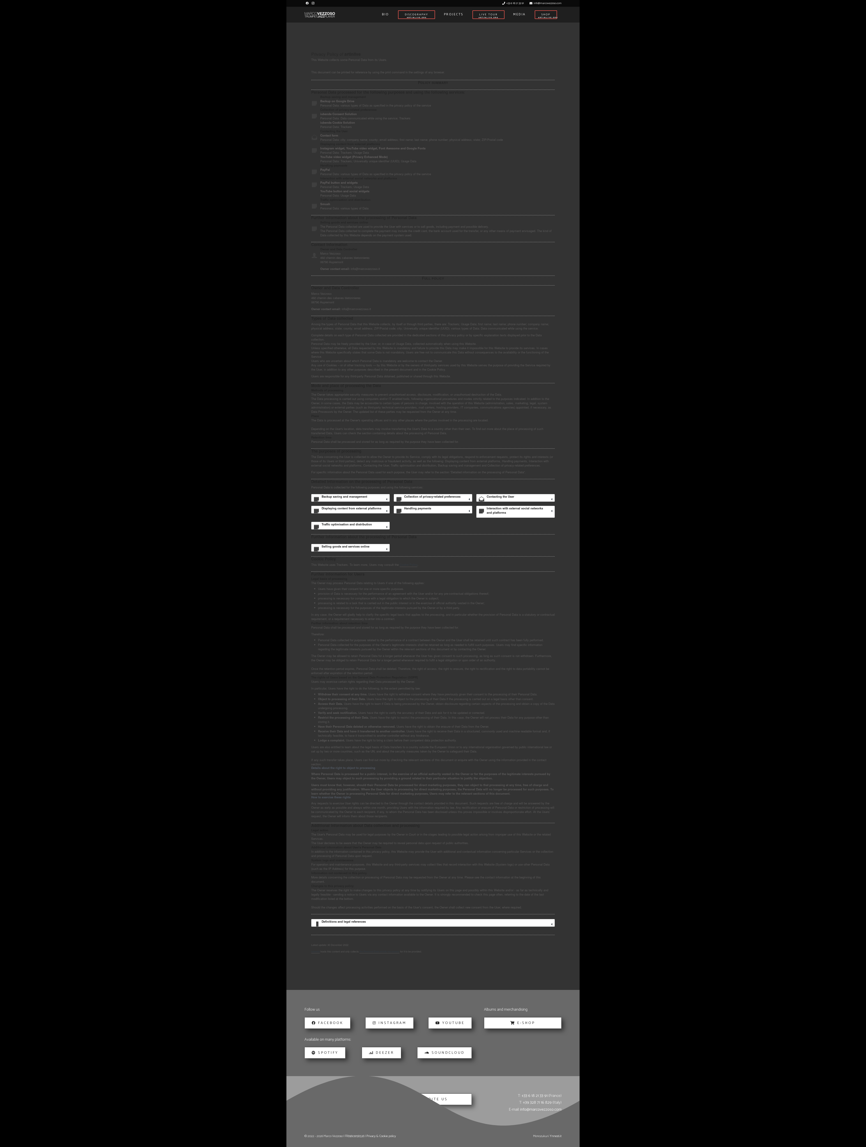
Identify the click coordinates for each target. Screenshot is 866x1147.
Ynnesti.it (556, 1136)
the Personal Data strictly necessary (379, 951)
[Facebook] (307, 3)
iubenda (315, 951)
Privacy (370, 1136)
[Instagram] (313, 3)
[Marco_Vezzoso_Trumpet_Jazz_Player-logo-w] (319, 15)
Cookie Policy (408, 564)
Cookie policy (387, 1136)
